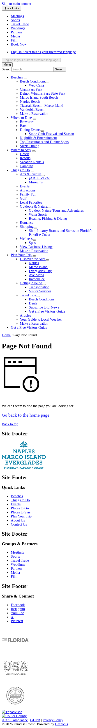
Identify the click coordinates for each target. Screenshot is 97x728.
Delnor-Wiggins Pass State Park (42, 93)
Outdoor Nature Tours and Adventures (56, 210)
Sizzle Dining (29, 146)
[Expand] (25, 78)
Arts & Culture (30, 174)
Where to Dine (21, 118)
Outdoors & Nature (33, 206)
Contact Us (19, 524)
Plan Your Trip (21, 255)
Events (25, 186)
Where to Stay (21, 150)
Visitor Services (40, 291)
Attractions (27, 190)
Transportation (39, 287)
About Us (18, 520)
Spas (32, 243)
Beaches (17, 496)
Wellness (26, 239)
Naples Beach (30, 101)
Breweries (27, 122)
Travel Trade (20, 560)
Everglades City (40, 271)
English (43, 52)
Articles (25, 315)
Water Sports (38, 214)
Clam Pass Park (31, 89)
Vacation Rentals (32, 162)
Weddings (18, 564)
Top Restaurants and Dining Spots (44, 142)
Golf (23, 198)
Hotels (24, 154)
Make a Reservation (34, 113)
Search (7, 69)
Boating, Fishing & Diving (48, 218)
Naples (34, 263)
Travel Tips (28, 295)
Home (6, 335)
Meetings (17, 552)
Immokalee (37, 279)
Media (15, 572)
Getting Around (31, 283)
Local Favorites (31, 202)
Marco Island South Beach (39, 97)
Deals (33, 303)
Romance (26, 222)
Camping (26, 166)
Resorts (25, 158)
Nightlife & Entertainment (38, 138)
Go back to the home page (25, 415)
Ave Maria (36, 275)
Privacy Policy (53, 720)
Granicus (61, 724)
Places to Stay (21, 512)
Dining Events (30, 130)
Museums (36, 182)
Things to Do (20, 170)
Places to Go (20, 508)
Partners (16, 568)
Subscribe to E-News (44, 307)
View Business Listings (36, 247)
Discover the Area (33, 259)
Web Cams (36, 85)
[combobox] (31, 60)
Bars (23, 126)
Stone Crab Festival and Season (51, 134)
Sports (15, 556)
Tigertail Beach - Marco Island (41, 105)
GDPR (35, 720)
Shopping (27, 226)
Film (14, 576)
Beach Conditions (32, 81)
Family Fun (28, 194)
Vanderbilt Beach (32, 109)
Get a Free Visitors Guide (47, 311)
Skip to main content (16, 4)
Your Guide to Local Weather (41, 319)
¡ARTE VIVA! (39, 178)
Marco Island (38, 267)
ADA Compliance (15, 720)
